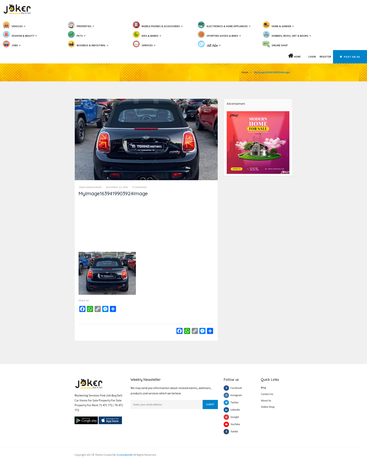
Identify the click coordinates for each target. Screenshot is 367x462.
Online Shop (268, 407)
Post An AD (351, 56)
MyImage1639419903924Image (272, 72)
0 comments (139, 187)
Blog (263, 387)
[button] (304, 56)
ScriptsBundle (125, 454)
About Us (266, 400)
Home (297, 56)
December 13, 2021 (117, 187)
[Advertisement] (146, 225)
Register (325, 56)
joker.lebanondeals (90, 187)
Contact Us (267, 394)
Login (312, 56)
